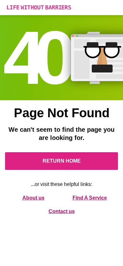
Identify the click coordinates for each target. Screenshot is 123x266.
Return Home (62, 161)
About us (33, 197)
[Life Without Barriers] (61, 7)
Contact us (62, 211)
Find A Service (90, 197)
